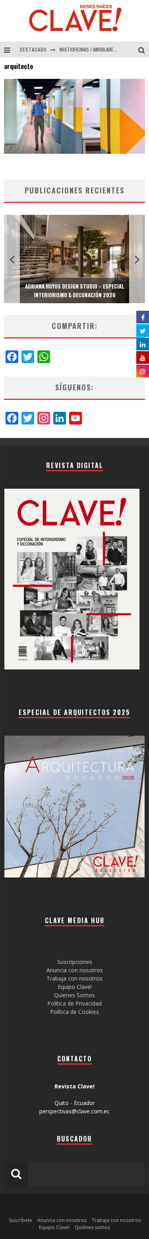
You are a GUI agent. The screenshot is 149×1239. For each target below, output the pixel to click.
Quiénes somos (92, 1227)
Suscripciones (74, 962)
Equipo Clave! (75, 986)
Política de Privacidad (74, 1003)
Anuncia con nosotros (74, 970)
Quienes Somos (74, 995)
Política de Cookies (74, 1011)
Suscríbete (20, 1220)
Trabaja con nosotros (74, 978)
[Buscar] (143, 49)
